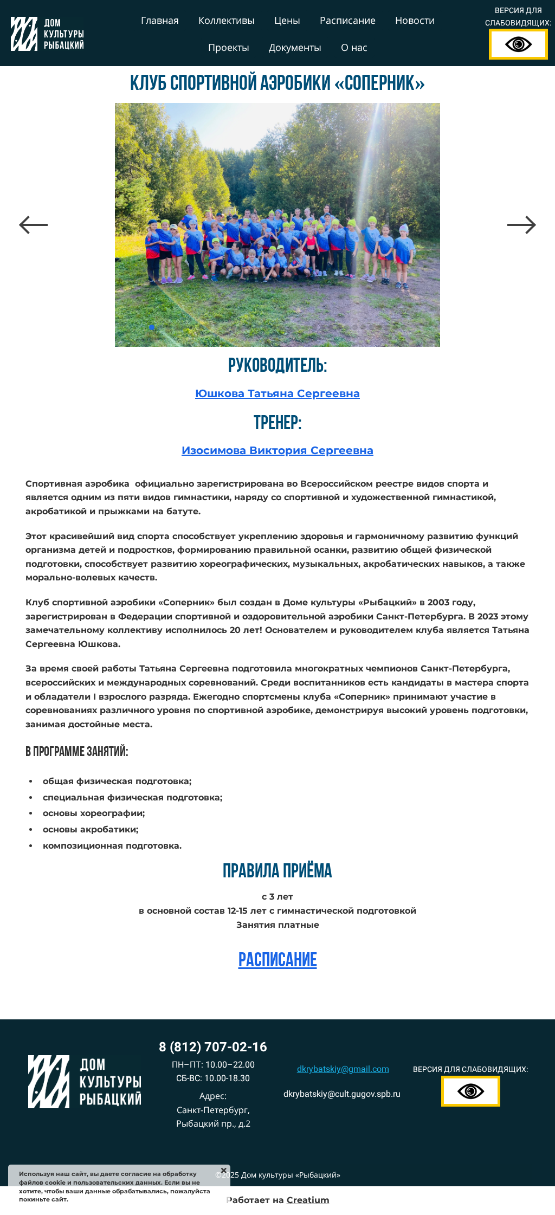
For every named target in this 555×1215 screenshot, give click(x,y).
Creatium (308, 1200)
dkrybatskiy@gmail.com (343, 1069)
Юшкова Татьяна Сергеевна (277, 393)
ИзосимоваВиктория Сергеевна (277, 450)
